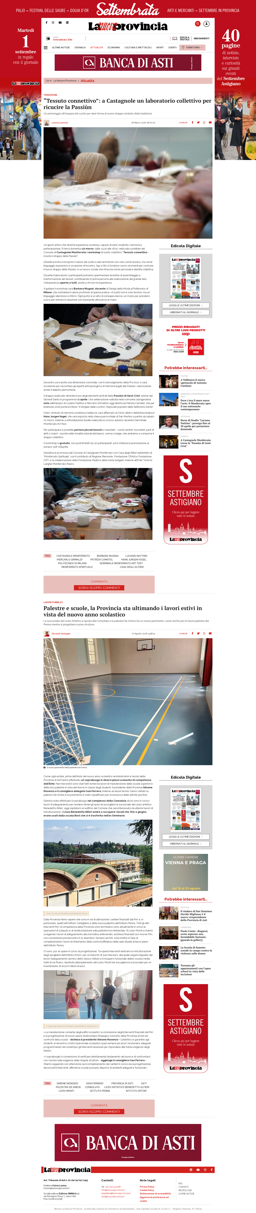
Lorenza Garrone (60, 123)
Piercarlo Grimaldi (69, 559)
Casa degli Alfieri (132, 567)
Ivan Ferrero (94, 1083)
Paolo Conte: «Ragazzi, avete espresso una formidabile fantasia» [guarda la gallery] (194, 935)
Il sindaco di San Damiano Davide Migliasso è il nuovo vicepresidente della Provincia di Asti (196, 915)
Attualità (87, 81)
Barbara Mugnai (108, 556)
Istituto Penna (100, 1090)
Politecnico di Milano (72, 563)
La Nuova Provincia (65, 80)
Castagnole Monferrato (73, 556)
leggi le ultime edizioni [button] (184, 305)
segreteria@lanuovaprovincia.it (115, 1193)
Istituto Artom (136, 1090)
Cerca (198, 23)
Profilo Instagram (55, 22)
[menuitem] (61, 48)
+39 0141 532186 (113, 1187)
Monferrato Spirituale (77, 567)
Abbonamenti (201, 38)
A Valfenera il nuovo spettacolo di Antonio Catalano (194, 382)
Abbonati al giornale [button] (184, 312)
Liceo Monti (66, 1090)
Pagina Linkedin (69, 22)
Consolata (92, 1087)
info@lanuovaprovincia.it (112, 1190)
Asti (144, 1083)
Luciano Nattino (136, 556)
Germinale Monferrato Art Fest (121, 563)
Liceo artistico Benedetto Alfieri (126, 1087)
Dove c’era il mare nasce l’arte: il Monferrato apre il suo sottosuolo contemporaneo (196, 405)
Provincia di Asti (122, 1083)
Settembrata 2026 (62, 39)
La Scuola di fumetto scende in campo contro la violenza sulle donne (196, 950)
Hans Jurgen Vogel (134, 559)
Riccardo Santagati (61, 634)
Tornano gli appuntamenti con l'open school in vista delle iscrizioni (196, 970)
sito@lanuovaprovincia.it (112, 1196)
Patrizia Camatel (101, 559)
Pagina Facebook (49, 22)
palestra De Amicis (68, 1087)
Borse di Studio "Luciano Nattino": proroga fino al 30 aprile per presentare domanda (195, 425)
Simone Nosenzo (67, 1083)
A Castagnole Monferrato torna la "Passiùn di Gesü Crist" (196, 443)
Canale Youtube (62, 22)
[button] (206, 24)
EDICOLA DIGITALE (184, 38)
